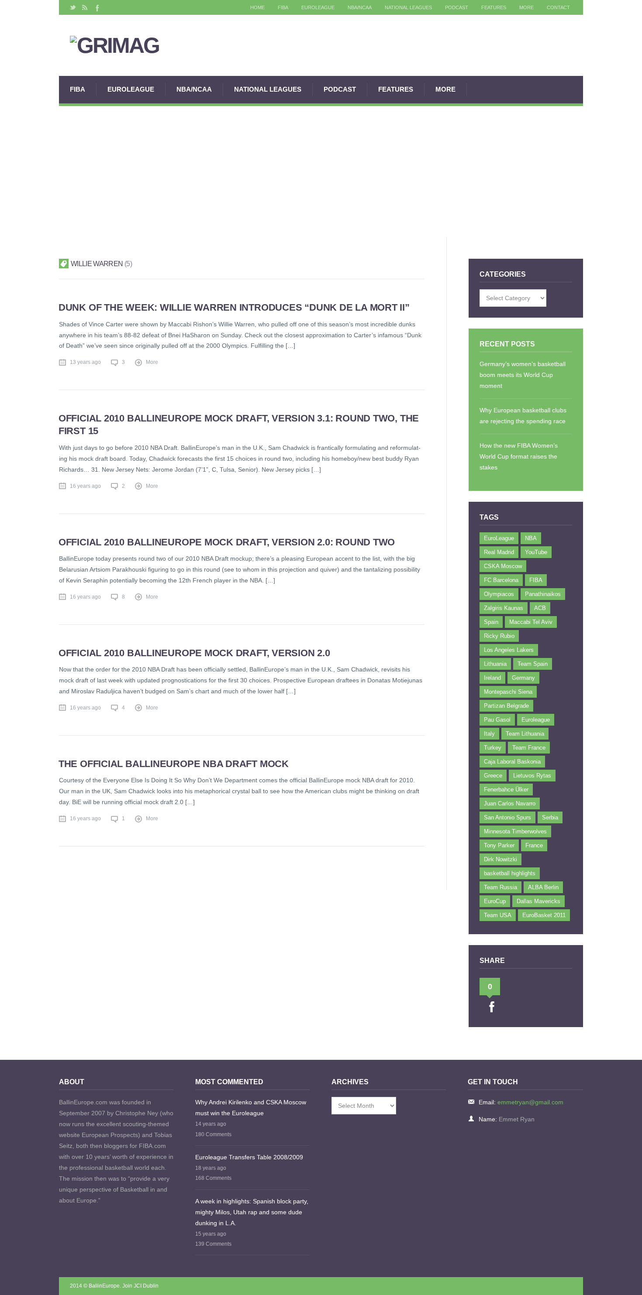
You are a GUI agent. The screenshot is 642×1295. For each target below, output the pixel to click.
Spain (491, 622)
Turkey (492, 747)
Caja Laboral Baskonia (512, 761)
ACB (540, 608)
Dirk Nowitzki (500, 859)
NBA (531, 538)
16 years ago (85, 486)
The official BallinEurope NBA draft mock (174, 763)
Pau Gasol (497, 719)
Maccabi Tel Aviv (530, 622)
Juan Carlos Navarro (509, 803)
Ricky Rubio (499, 636)
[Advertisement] (321, 171)
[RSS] (85, 7)
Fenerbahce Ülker (506, 789)
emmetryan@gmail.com (530, 1102)
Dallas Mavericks (538, 901)
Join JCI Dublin (140, 1286)
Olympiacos (499, 594)
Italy (489, 733)
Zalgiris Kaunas (503, 608)
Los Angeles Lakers (509, 650)
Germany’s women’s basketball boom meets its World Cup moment (523, 374)
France (534, 845)
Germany (523, 678)
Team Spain (533, 664)
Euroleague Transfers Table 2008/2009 (249, 1157)
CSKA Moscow (503, 566)
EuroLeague (318, 7)
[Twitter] (73, 7)
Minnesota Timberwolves (515, 831)
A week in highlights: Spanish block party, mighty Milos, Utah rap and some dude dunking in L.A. (251, 1212)
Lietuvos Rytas (532, 775)
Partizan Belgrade (506, 705)
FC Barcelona (501, 580)
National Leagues (408, 7)
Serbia (550, 817)
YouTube (536, 552)
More (526, 7)
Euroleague (535, 719)
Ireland (492, 678)
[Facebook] (96, 7)
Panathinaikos (543, 594)
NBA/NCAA (360, 7)
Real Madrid (499, 552)
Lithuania (495, 664)
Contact (558, 7)
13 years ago (85, 362)
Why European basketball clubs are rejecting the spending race (523, 416)
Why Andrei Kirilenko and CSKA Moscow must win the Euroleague (250, 1108)
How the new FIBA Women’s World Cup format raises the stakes (519, 456)
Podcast (456, 7)
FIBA (283, 7)
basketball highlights (509, 873)
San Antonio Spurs (507, 817)
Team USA (497, 915)
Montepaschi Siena (508, 692)
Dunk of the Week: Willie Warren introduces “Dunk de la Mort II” (234, 307)
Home (257, 7)
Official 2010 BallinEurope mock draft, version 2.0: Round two (227, 542)
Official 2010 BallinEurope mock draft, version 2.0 (194, 653)
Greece (493, 775)
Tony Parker (499, 845)
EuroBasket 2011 (544, 915)
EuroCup (495, 901)
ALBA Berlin (543, 887)
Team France (528, 747)
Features (493, 7)
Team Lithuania (525, 733)
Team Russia (500, 887)
